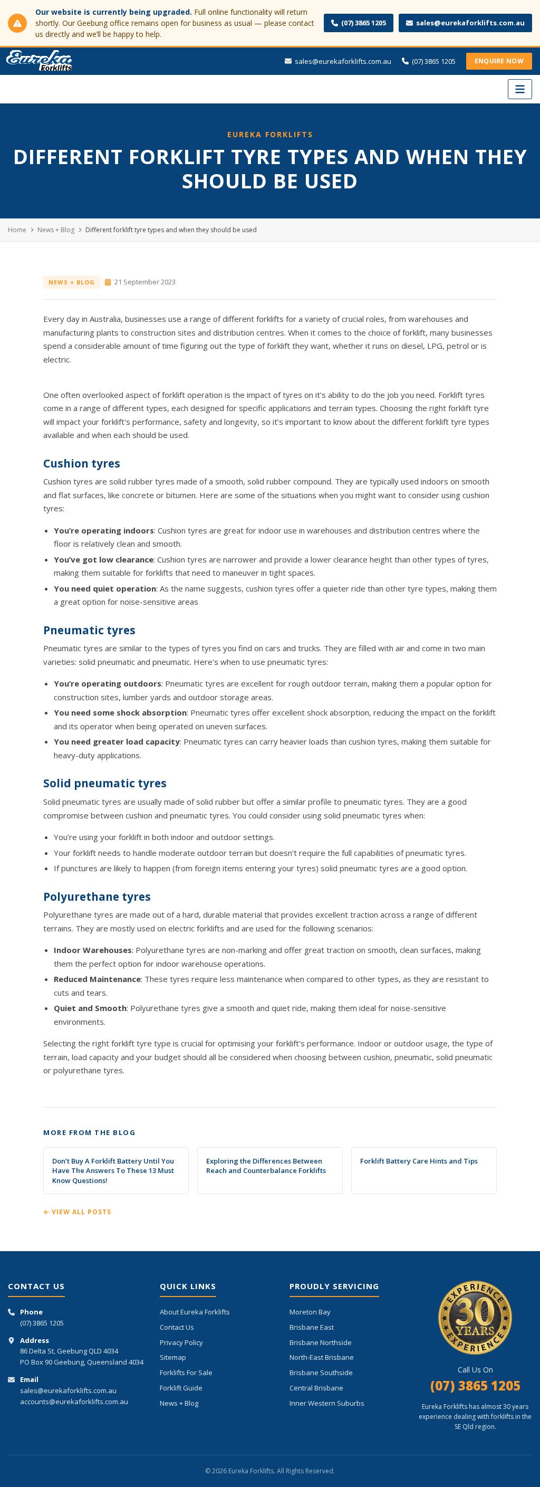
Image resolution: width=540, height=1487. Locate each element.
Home (17, 229)
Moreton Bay (310, 1312)
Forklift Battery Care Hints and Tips (419, 1161)
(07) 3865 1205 (363, 22)
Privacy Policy (181, 1342)
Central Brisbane (316, 1388)
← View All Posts (77, 1211)
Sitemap (173, 1357)
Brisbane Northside (321, 1342)
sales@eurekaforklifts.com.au (470, 22)
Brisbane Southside (321, 1372)
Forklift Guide (181, 1388)
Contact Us (177, 1327)
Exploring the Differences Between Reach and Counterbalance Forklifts (266, 1165)
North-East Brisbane (322, 1357)
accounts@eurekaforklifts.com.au (74, 1401)
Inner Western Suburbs (327, 1403)
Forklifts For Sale (186, 1372)
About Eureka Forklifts (195, 1312)
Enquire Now (499, 60)
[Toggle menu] (520, 89)
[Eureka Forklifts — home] (40, 61)
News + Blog (55, 229)
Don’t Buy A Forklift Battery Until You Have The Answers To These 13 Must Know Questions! (113, 1170)
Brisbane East (312, 1327)
